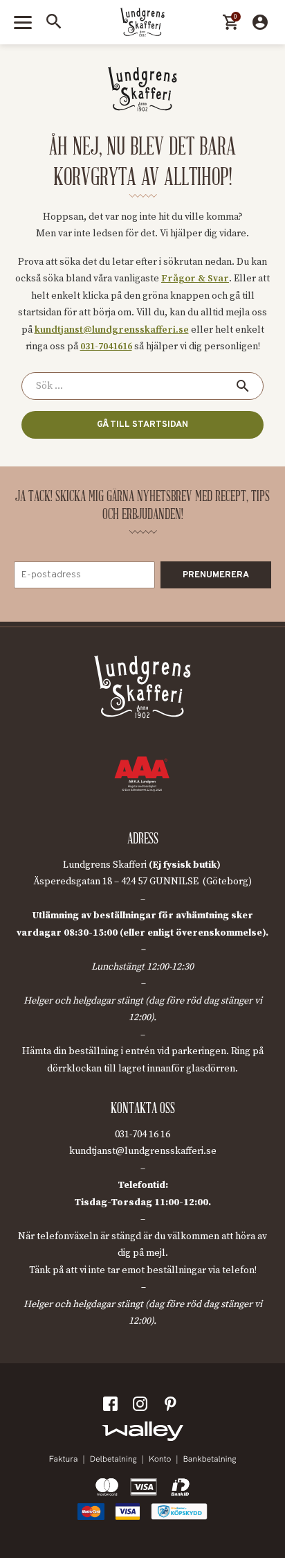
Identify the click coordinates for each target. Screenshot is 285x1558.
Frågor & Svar (195, 278)
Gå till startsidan (142, 424)
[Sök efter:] (142, 386)
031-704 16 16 (142, 1134)
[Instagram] (142, 1407)
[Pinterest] (172, 1407)
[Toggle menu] (23, 22)
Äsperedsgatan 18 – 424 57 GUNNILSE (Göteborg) (142, 881)
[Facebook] (112, 1407)
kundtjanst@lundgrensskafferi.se (112, 330)
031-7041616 (106, 346)
